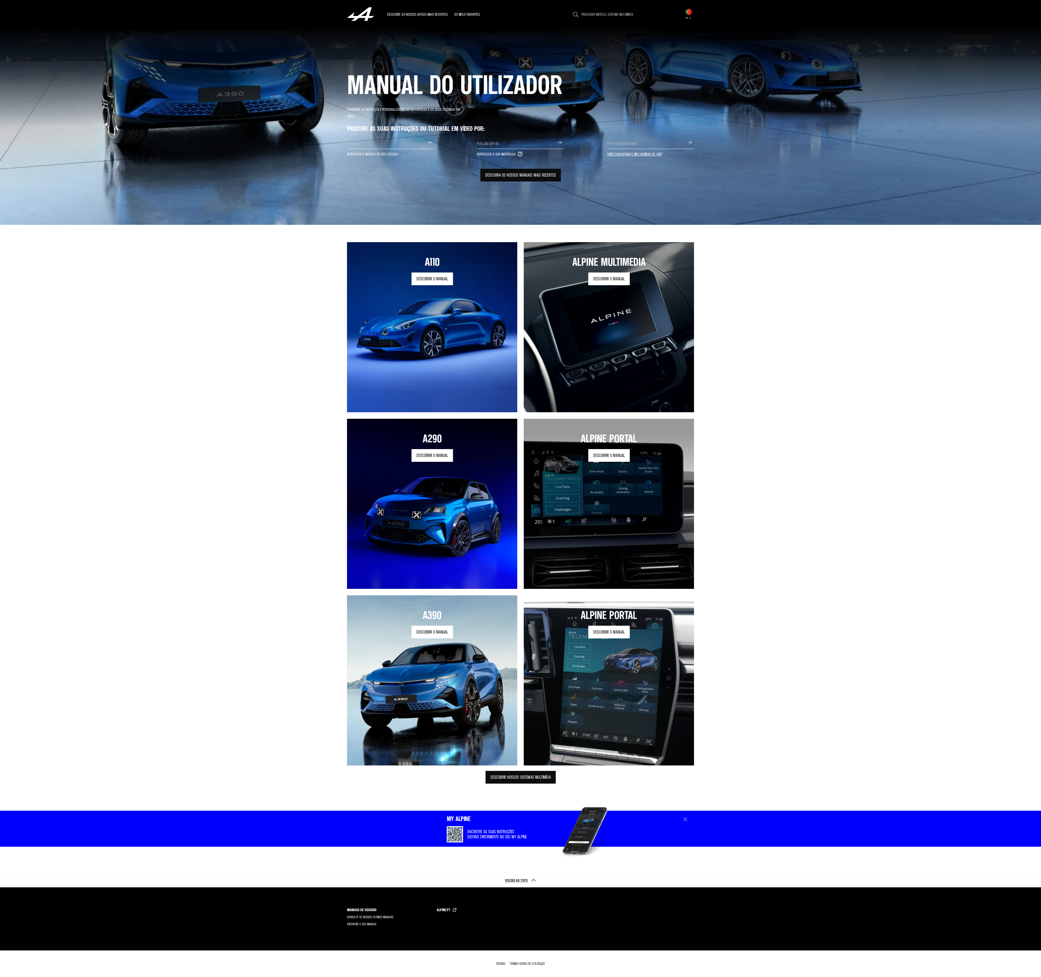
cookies (500, 964)
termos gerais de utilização (527, 964)
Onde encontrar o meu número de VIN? (634, 154)
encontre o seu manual (362, 924)
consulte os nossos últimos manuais (370, 917)
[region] (430, 14)
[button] (688, 14)
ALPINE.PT (443, 909)
